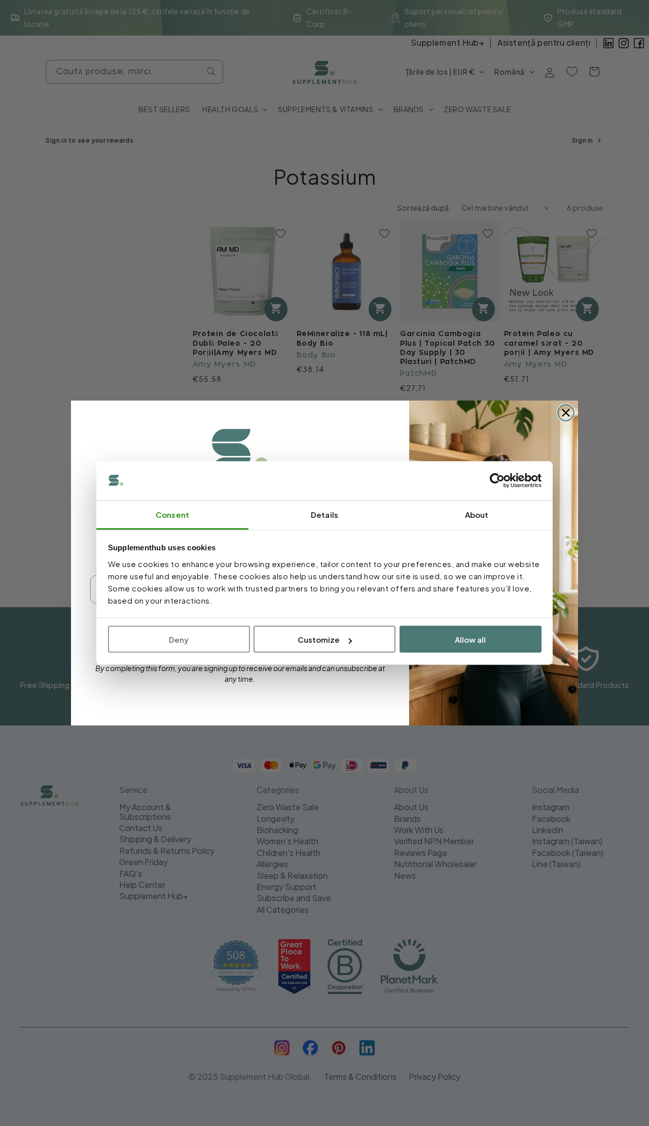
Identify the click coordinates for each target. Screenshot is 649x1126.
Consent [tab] (172, 514)
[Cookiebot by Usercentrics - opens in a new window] (497, 480)
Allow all (470, 639)
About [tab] (477, 514)
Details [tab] (324, 514)
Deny (179, 639)
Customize (319, 639)
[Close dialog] (566, 413)
